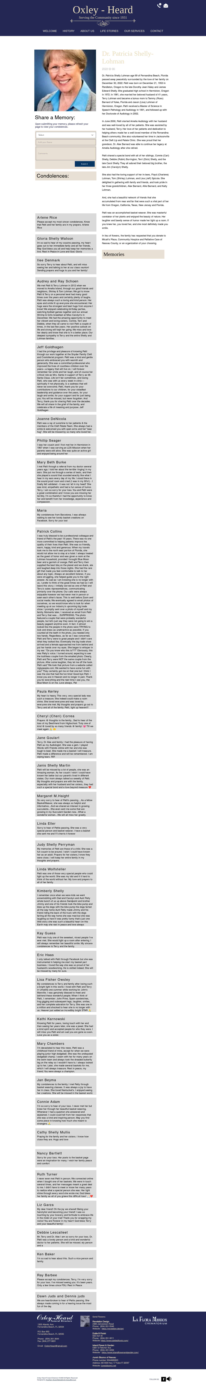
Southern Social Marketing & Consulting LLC (61, 1380)
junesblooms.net (108, 1365)
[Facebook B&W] (163, 1379)
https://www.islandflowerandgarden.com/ (120, 1352)
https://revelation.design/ (113, 1328)
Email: (41, 1346)
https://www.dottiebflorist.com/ (114, 1340)
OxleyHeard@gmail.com (55, 1346)
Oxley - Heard (103, 9)
